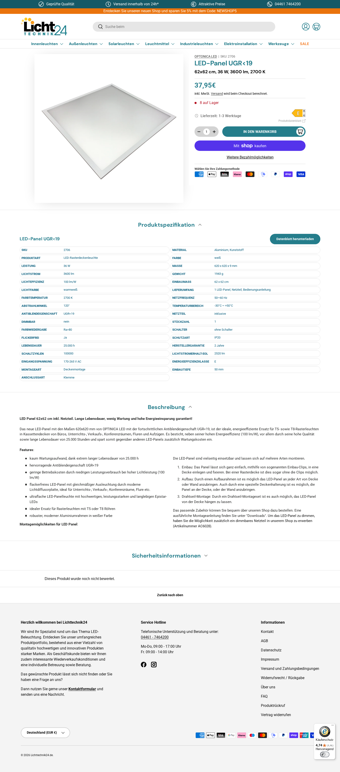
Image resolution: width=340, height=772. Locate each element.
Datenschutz (271, 650)
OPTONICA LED (206, 56)
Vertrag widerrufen (276, 715)
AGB (264, 641)
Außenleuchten (83, 43)
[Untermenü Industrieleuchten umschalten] (216, 44)
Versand (217, 93)
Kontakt (267, 631)
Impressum (270, 659)
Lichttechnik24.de (42, 755)
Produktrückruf (273, 705)
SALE (304, 43)
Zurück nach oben (170, 595)
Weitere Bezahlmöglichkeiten (250, 157)
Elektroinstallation (240, 43)
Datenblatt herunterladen (295, 239)
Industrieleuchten (196, 43)
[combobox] (184, 27)
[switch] (324, 754)
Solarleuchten (121, 43)
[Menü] (332, 726)
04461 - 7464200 (155, 637)
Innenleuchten (44, 43)
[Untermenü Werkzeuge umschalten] (292, 44)
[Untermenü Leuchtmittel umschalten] (173, 44)
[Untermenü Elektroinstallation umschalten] (261, 44)
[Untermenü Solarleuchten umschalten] (138, 44)
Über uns (268, 687)
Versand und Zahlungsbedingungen (290, 668)
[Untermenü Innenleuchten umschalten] (61, 44)
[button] (316, 26)
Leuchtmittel (157, 43)
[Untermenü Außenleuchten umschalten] (101, 44)
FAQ (264, 696)
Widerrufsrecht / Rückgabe (282, 678)
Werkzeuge (278, 43)
